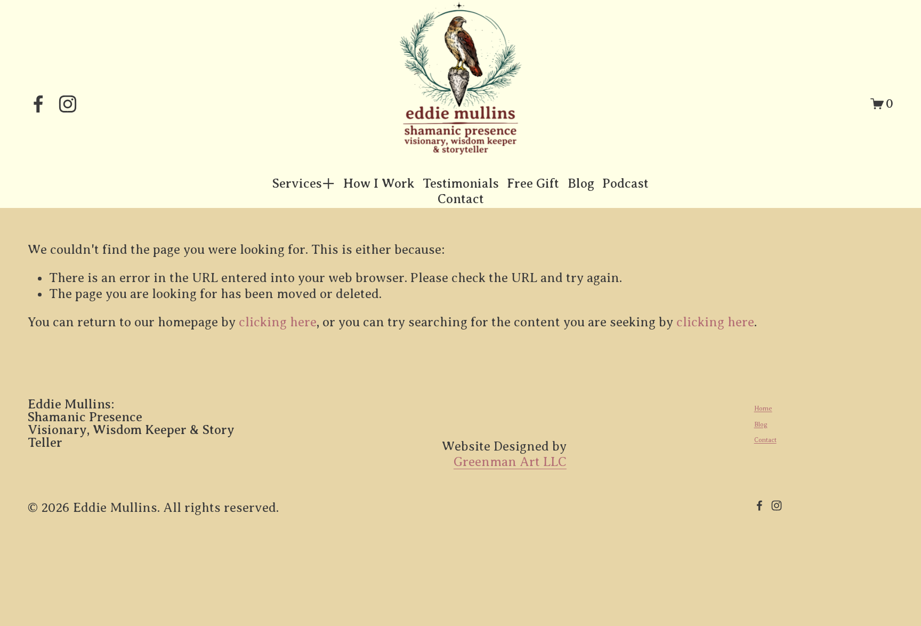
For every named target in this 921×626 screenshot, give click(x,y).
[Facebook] (38, 104)
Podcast (625, 183)
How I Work (378, 183)
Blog (581, 183)
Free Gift (533, 183)
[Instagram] (67, 104)
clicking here (278, 322)
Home (763, 408)
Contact (461, 198)
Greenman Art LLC (510, 461)
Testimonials (461, 183)
